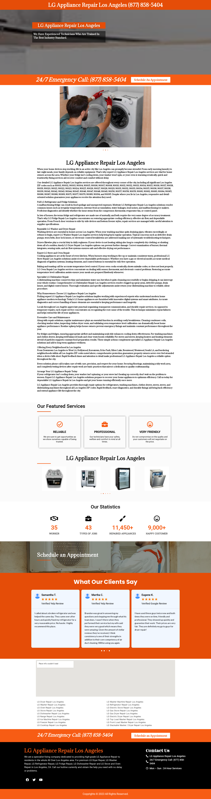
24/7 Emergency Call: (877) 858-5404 (81, 79)
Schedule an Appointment (67, 554)
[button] (103, 493)
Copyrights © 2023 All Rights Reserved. (105, 793)
